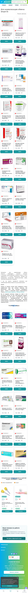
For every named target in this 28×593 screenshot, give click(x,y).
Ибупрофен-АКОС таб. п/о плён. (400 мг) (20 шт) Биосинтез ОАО (7, 354)
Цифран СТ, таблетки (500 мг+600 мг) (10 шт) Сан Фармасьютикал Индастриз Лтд (20, 465)
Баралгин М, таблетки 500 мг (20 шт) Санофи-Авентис (7, 327)
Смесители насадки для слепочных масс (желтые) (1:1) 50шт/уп (7, 503)
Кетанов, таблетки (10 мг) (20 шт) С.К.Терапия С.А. (7, 382)
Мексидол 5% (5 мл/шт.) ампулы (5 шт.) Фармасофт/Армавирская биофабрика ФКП (6, 145)
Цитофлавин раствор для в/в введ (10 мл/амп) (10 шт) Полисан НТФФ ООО (20, 89)
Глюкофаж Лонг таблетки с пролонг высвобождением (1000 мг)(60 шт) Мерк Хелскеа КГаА (7, 89)
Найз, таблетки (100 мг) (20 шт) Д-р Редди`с (20, 409)
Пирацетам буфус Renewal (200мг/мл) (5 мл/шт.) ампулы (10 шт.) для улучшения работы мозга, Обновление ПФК (20, 227)
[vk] (16, 554)
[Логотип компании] (7, 2)
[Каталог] (1, 2)
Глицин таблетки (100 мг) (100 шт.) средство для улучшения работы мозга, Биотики (20, 117)
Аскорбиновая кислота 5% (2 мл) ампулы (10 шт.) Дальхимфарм (7, 34)
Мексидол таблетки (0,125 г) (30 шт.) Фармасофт (19, 144)
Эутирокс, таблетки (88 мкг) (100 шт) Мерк (20, 199)
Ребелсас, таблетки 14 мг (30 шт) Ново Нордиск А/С (7, 200)
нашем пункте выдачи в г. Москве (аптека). (14, 292)
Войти (6, 41)
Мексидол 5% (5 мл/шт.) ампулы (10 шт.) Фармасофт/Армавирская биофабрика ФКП (6, 117)
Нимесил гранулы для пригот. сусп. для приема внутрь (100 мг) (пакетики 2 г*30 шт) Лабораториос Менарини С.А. (7, 437)
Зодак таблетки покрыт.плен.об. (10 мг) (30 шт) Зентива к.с (20, 327)
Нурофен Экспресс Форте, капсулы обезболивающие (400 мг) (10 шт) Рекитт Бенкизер (20, 437)
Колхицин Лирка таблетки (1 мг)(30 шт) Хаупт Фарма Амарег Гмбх (20, 172)
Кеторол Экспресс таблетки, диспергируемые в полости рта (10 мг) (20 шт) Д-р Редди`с (20, 382)
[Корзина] (17, 591)
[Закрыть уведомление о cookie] (17, 578)
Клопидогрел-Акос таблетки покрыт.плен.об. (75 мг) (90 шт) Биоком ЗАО (7, 172)
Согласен (9, 585)
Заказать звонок (14, 572)
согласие (3, 583)
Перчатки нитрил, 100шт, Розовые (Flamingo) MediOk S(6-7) (20, 503)
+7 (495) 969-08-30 (14, 562)
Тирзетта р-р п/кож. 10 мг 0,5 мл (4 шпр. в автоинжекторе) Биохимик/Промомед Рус (20, 34)
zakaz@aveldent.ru (14, 564)
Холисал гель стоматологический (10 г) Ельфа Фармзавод (7, 465)
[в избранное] (12, 509)
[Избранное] (10, 591)
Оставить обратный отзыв (14, 538)
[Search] (25, 2)
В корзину (7, 511)
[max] (14, 554)
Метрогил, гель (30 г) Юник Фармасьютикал (7, 409)
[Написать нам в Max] (26, 588)
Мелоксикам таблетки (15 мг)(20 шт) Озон (7, 61)
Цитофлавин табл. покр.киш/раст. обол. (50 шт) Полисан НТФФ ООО (7, 227)
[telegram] (11, 554)
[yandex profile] (14, 558)
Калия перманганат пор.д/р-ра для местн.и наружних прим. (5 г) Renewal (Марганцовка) (20, 354)
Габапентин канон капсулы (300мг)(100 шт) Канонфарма (20, 62)
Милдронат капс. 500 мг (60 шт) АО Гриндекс (7, 254)
